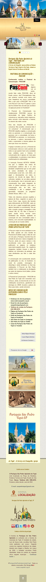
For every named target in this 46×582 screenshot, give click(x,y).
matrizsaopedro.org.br (23, 567)
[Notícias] (37, 35)
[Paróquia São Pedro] (39, 35)
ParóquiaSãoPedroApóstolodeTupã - (20, 563)
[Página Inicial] (35, 35)
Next (40, 44)
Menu (37, 20)
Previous (6, 44)
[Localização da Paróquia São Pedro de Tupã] (23, 496)
